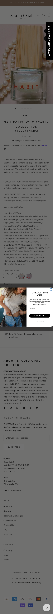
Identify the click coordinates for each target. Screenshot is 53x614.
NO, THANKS (40, 321)
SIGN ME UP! (39, 315)
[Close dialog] (51, 289)
